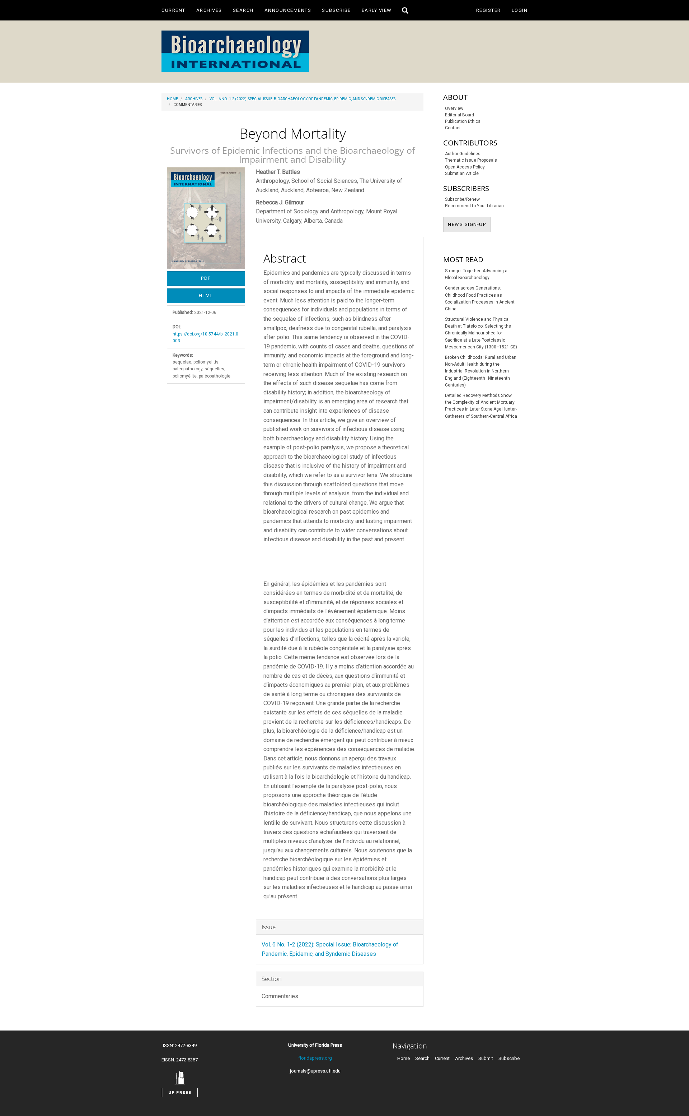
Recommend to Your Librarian (474, 205)
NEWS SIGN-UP (469, 224)
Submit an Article (462, 173)
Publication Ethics (463, 121)
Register (488, 10)
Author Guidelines (463, 153)
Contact (453, 127)
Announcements (287, 10)
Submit (485, 1058)
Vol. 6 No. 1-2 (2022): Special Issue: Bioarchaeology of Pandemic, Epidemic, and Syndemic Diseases (302, 99)
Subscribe (336, 10)
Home (172, 99)
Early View (377, 10)
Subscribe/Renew (462, 199)
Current (173, 10)
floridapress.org (315, 1058)
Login (520, 10)
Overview (454, 108)
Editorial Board (459, 114)
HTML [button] (206, 295)
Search (243, 10)
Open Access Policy (465, 167)
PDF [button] (206, 278)
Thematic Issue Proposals (471, 160)
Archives (209, 10)
